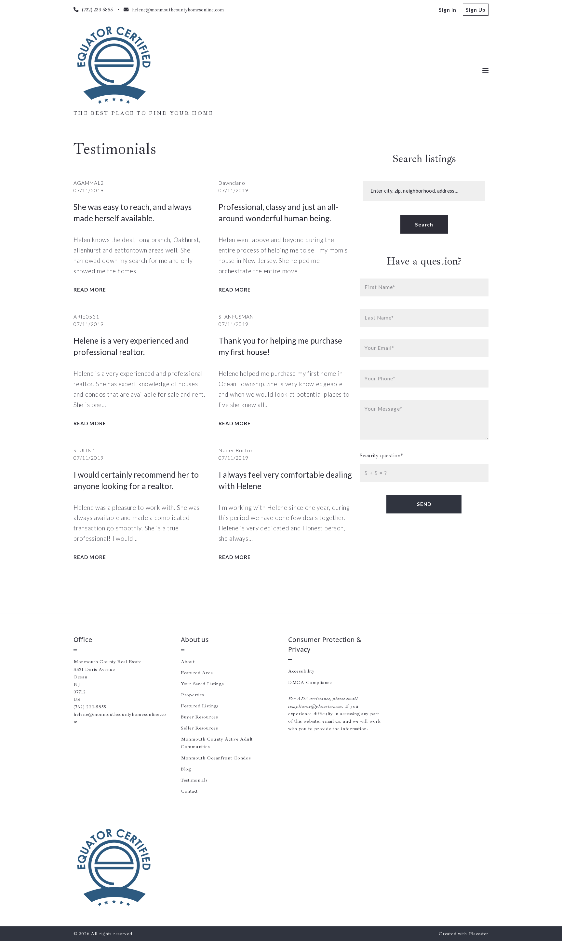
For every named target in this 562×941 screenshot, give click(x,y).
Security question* (381, 455)
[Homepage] (114, 65)
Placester (478, 933)
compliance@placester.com (315, 706)
